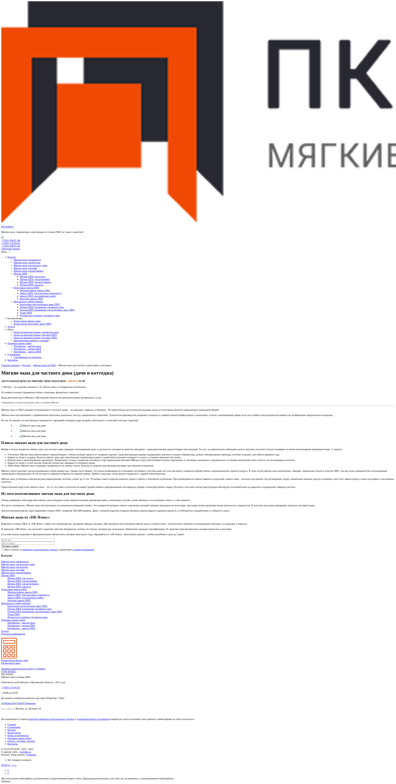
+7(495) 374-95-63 (10, 243)
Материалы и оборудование (28, 301)
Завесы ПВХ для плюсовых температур (41, 293)
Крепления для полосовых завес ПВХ (40, 304)
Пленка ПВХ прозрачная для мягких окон (42, 307)
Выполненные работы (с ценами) (31, 340)
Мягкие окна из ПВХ (44, 365)
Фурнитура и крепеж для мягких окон (40, 315)
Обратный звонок (10, 248)
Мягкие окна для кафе (25, 268)
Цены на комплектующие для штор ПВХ (35, 335)
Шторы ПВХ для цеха (31, 285)
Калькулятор (14, 732)
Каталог (11, 257)
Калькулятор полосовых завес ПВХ (32, 324)
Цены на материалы (18, 735)
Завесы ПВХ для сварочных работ (38, 296)
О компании (13, 354)
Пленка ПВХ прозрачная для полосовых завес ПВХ (47, 310)
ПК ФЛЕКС (7, 226)
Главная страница (10, 365)
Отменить (31, 754)
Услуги (11, 326)
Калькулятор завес (11, 663)
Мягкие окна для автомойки (28, 271)
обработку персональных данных (40, 549)
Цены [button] (10, 329)
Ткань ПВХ (26, 312)
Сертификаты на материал (28, 357)
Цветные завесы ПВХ (31, 299)
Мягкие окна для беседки (27, 262)
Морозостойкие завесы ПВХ (35, 290)
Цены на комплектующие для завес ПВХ (35, 337)
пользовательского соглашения (93, 719)
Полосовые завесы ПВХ (26, 287)
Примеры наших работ (19, 343)
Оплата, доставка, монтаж (21, 741)
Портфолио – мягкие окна (27, 346)
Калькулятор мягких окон (27, 321)
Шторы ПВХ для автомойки (35, 279)
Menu (4, 252)
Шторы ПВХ (20, 273)
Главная (11, 724)
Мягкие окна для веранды (27, 260)
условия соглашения (83, 549)
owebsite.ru (25, 752)
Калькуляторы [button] (14, 318)
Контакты (12, 360)
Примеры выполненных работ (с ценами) (23, 668)
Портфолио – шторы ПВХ (27, 349)
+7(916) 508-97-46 (10, 240)
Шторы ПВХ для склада (32, 276)
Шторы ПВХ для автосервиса (35, 282)
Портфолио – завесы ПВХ (27, 351)
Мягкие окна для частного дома (30, 265)
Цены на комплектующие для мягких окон (36, 332)
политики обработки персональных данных (51, 719)
